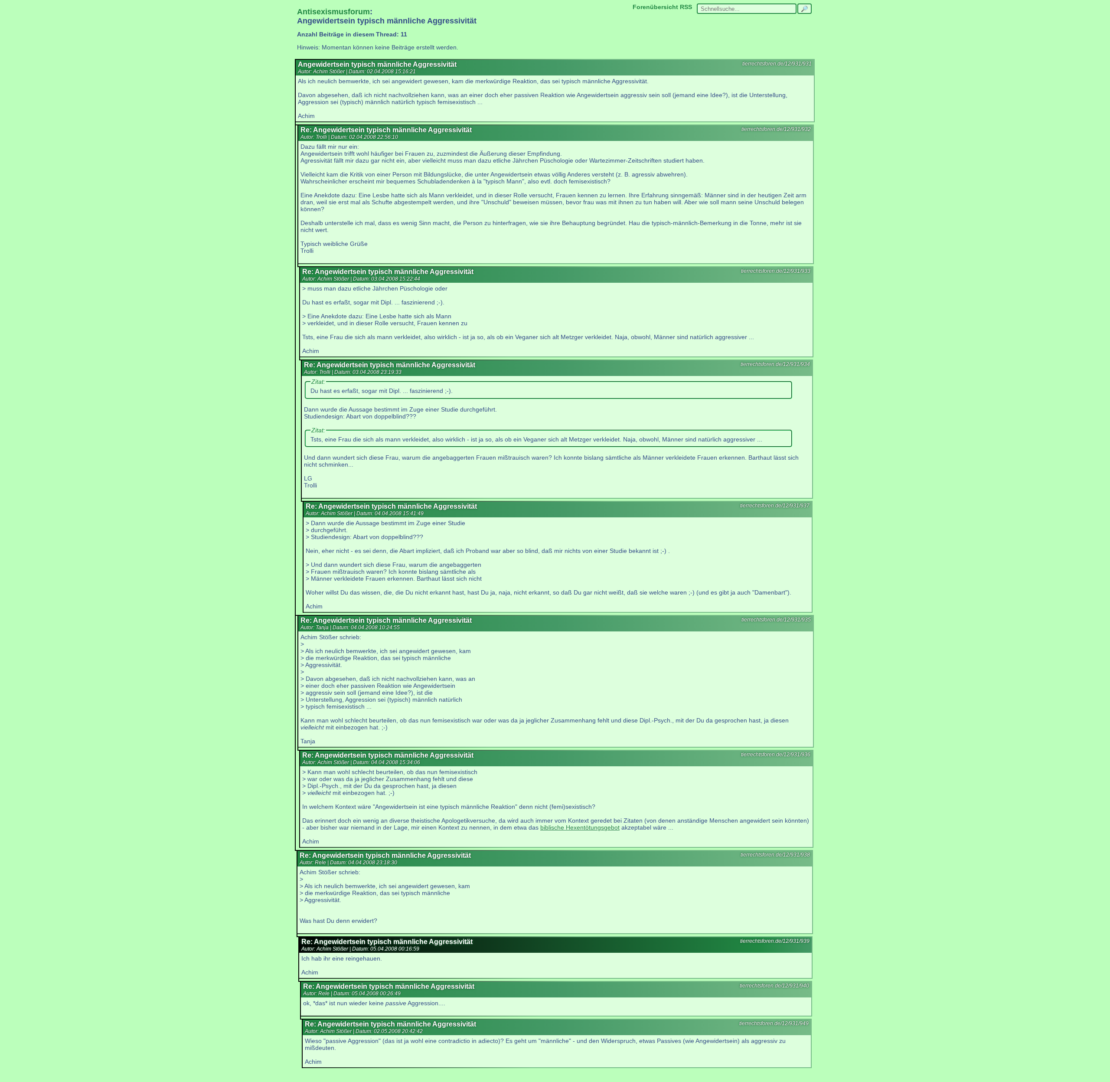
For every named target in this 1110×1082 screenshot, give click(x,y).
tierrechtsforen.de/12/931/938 (775, 855)
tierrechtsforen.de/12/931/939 (775, 941)
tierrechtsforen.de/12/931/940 (774, 986)
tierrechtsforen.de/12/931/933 (775, 271)
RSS (686, 6)
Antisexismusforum (333, 11)
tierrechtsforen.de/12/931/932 (776, 129)
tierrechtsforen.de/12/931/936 (775, 755)
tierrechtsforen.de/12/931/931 (777, 64)
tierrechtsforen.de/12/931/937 (775, 506)
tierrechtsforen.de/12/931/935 (776, 620)
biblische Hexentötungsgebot (580, 827)
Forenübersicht (655, 6)
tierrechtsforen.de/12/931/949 (774, 1023)
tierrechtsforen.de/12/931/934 (775, 364)
